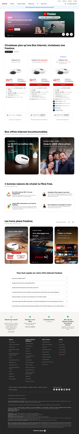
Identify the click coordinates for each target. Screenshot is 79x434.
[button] (39, 278)
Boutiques (70, 1)
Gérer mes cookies (13, 387)
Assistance (64, 1)
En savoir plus (11, 331)
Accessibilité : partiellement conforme (16, 395)
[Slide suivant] (71, 34)
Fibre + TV (9, 51)
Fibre (17, 51)
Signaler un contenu (42, 387)
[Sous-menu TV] (39, 4)
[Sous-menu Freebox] (15, 4)
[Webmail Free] (65, 4)
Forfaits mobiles (21, 3)
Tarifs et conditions (13, 389)
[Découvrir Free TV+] (41, 245)
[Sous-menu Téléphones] (34, 4)
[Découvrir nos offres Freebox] (16, 245)
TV (37, 3)
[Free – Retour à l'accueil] (5, 3)
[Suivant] (72, 222)
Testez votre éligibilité (30, 326)
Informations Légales (22, 387)
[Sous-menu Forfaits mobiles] (26, 4)
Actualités (75, 1)
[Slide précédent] (67, 34)
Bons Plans (44, 3)
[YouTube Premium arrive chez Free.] (39, 24)
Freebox (12, 3)
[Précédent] (68, 222)
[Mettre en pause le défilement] (63, 34)
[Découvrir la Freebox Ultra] (66, 245)
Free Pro (59, 1)
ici (40, 402)
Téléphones (31, 3)
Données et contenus (32, 387)
